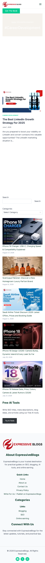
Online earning (22, 518)
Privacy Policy (22, 490)
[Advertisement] (22, 62)
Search (6, 197)
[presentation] (22, 101)
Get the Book (11, 11)
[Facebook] (17, 559)
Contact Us (22, 486)
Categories (7, 209)
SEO (22, 515)
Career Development (11, 115)
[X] (22, 559)
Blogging (22, 511)
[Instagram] (27, 559)
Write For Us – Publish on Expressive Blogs (22, 494)
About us (22, 483)
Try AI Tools (9, 421)
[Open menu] (40, 4)
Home (22, 479)
